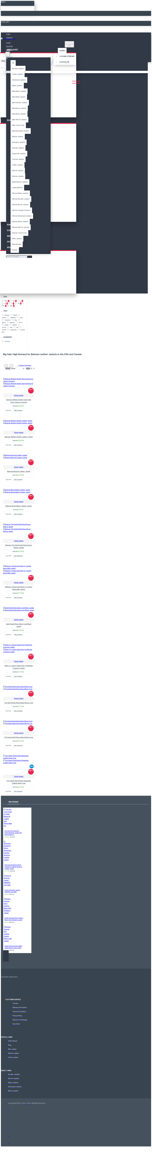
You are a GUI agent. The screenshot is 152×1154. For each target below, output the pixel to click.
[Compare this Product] (5, 407)
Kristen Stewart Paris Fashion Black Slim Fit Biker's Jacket (13, 919)
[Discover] (9, 1128)
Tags (5, 311)
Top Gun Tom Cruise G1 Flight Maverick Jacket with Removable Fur (13, 832)
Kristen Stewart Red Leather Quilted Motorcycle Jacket (13, 947)
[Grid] (6, 365)
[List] (11, 365)
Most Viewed (13, 802)
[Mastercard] (9, 1115)
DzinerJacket (18, 395)
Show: (28, 368)
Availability (7, 337)
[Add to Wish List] (2, 407)
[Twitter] (7, 988)
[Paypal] (9, 1135)
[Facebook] (7, 983)
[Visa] (9, 1108)
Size (5, 297)
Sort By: (7, 368)
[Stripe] (9, 1141)
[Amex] (9, 1121)
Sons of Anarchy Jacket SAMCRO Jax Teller (12, 891)
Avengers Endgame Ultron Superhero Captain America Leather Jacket (13, 867)
